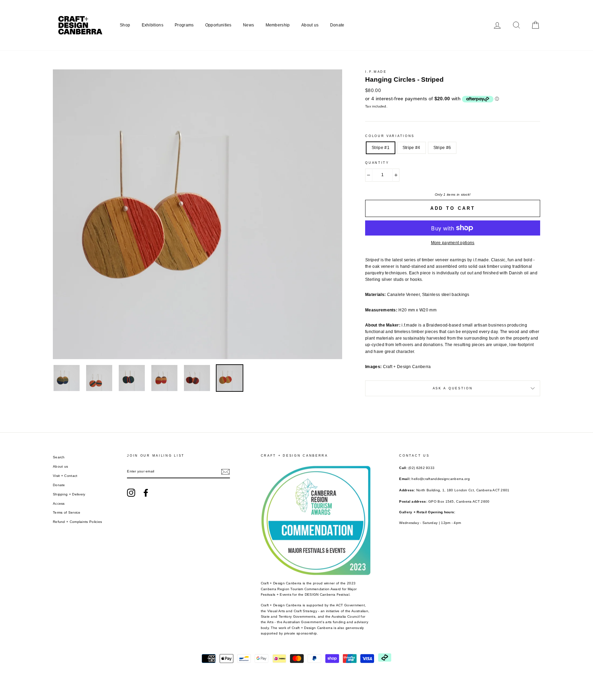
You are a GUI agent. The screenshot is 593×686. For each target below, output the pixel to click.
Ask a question (453, 388)
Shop (125, 25)
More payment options (453, 242)
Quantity (377, 162)
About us (309, 25)
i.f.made (376, 71)
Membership (278, 25)
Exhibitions (152, 25)
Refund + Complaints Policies (77, 522)
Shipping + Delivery (69, 494)
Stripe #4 (411, 147)
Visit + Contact (65, 476)
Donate (337, 25)
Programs (184, 25)
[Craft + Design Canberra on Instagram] (131, 493)
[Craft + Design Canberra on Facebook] (146, 493)
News (248, 25)
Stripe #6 (442, 147)
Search (59, 457)
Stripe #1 (380, 147)
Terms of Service (67, 512)
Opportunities (218, 25)
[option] (197, 214)
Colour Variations (390, 136)
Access (59, 503)
